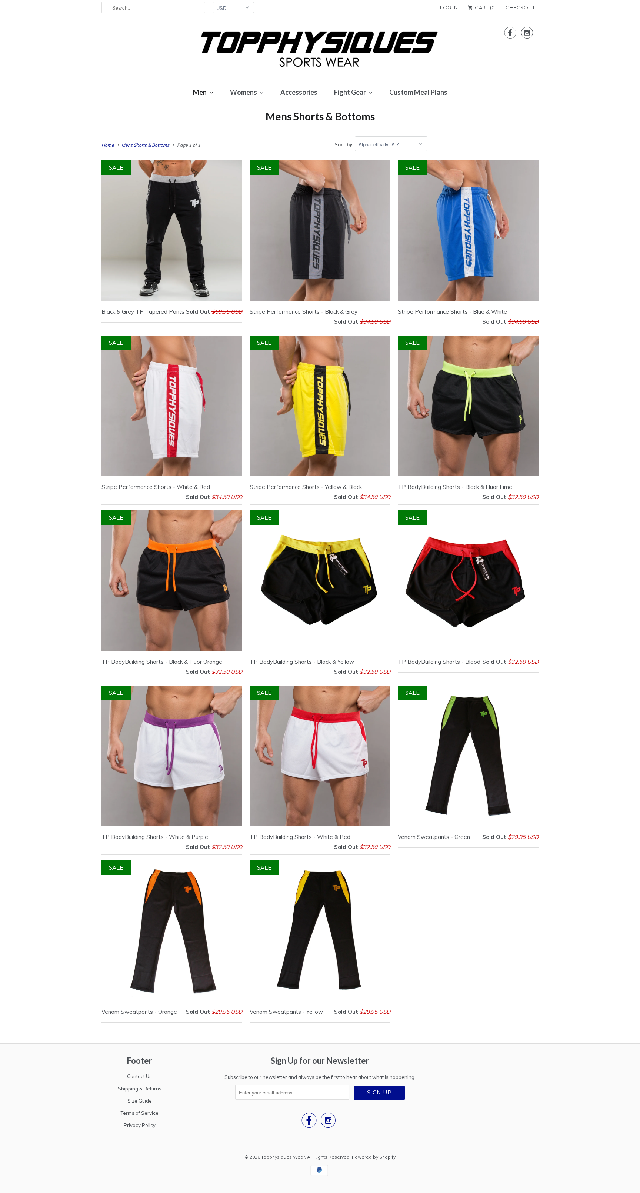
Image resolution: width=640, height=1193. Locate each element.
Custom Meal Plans (418, 92)
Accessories (298, 92)
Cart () (485, 7)
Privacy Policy (140, 1125)
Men (200, 92)
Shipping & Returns (139, 1089)
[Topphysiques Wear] (320, 50)
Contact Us (139, 1076)
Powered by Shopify (374, 1157)
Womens (243, 92)
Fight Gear (350, 92)
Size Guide (139, 1101)
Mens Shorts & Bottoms (320, 116)
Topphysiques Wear (283, 1157)
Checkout (520, 7)
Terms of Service (140, 1113)
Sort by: (344, 144)
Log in (449, 7)
